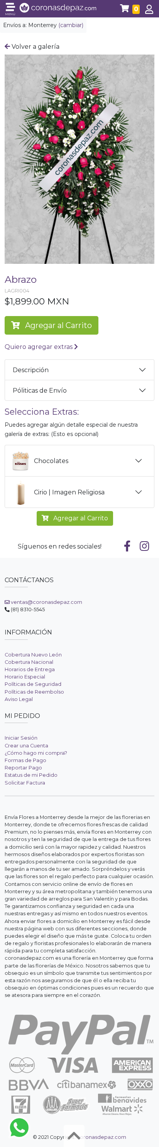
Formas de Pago (25, 760)
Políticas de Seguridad (33, 684)
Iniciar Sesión (21, 738)
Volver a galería (34, 46)
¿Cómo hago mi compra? (36, 753)
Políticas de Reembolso (34, 692)
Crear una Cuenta (26, 746)
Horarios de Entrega (30, 669)
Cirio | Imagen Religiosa (69, 492)
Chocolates (51, 461)
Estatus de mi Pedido (31, 775)
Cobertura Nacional (29, 662)
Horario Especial (25, 677)
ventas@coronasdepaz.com (46, 602)
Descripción (31, 370)
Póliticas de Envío (40, 390)
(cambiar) (70, 25)
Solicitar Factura (25, 783)
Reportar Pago (23, 768)
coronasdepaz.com (101, 1137)
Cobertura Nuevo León (33, 655)
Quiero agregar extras (39, 346)
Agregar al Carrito (57, 325)
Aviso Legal (19, 699)
